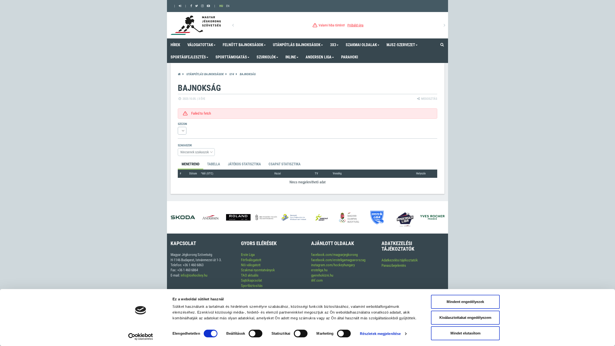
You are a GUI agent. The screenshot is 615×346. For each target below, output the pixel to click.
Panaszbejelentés (393, 265)
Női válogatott (250, 265)
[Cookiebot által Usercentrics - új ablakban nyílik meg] (141, 336)
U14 (231, 74)
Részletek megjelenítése (380, 334)
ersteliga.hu (319, 270)
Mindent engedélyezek (465, 302)
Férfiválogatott (251, 260)
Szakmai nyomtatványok (258, 270)
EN (227, 6)
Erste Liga (248, 255)
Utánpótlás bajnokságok (205, 74)
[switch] (255, 333)
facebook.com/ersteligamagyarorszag (338, 260)
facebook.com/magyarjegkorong (334, 255)
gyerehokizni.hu (322, 275)
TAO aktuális (249, 275)
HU (221, 6)
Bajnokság (248, 74)
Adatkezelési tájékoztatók (399, 260)
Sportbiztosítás (252, 286)
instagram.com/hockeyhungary (333, 265)
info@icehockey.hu (194, 275)
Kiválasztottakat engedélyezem (465, 317)
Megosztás (428, 98)
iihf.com (317, 280)
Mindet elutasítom (465, 333)
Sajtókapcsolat (251, 280)
